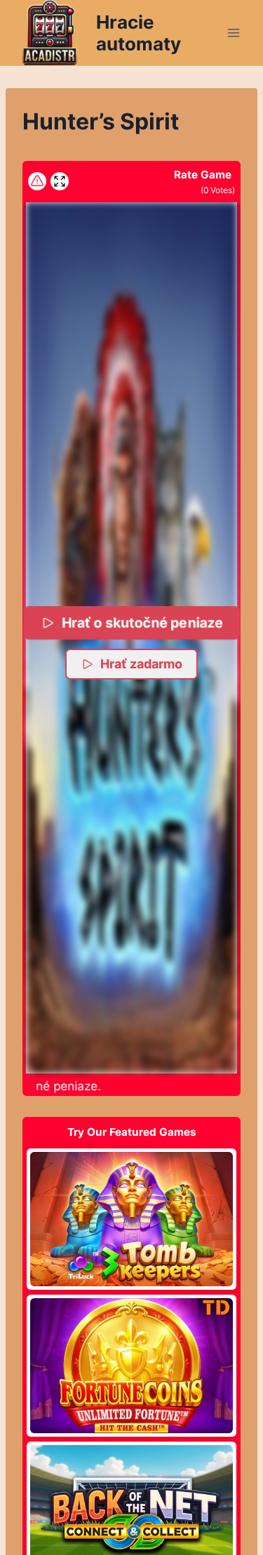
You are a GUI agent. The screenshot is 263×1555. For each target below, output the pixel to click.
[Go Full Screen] (59, 181)
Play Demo (132, 1218)
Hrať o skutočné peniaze (142, 622)
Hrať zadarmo (141, 663)
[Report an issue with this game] (37, 181)
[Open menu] (233, 32)
